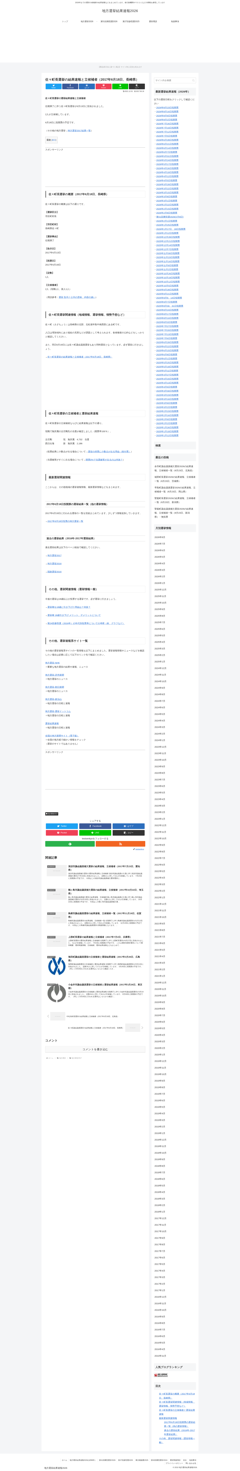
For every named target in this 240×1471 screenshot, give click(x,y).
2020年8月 (159, 1009)
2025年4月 (159, 642)
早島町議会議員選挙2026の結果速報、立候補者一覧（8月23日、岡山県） (175, 489)
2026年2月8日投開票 (166, 213)
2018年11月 (160, 1146)
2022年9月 (159, 845)
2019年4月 (159, 1113)
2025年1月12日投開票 (167, 435)
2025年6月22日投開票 (167, 346)
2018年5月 (159, 1185)
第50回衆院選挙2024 (159, 1460)
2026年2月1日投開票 (166, 221)
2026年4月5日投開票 (166, 180)
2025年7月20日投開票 (167, 330)
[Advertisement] (120, 45)
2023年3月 (159, 805)
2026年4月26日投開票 (167, 168)
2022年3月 (159, 884)
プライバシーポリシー (174, 1463)
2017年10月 (160, 1231)
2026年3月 (159, 570)
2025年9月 (159, 609)
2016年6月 (159, 1336)
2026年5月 (159, 557)
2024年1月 (159, 740)
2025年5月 (159, 635)
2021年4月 (159, 956)
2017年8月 (159, 1244)
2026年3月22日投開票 (167, 188)
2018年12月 (160, 1139)
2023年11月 (160, 753)
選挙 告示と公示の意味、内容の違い (77, 297)
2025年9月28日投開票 (167, 289)
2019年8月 (159, 1087)
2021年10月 (160, 917)
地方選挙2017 (55, 555)
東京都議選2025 (142, 1460)
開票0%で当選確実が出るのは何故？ (104, 459)
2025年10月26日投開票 (168, 273)
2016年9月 (159, 1316)
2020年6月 (159, 1022)
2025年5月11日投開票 (167, 371)
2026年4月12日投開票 (167, 176)
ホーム (64, 1460)
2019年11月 (160, 1067)
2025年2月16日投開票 (167, 415)
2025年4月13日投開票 (167, 383)
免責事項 (192, 1460)
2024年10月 (160, 681)
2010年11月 (160, 1356)
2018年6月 (159, 1179)
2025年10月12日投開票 (168, 281)
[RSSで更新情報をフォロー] (120, 844)
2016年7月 (159, 1329)
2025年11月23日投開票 (168, 257)
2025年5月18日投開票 (167, 367)
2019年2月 (159, 1126)
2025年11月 (160, 596)
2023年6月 (159, 786)
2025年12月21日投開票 (168, 241)
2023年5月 (159, 792)
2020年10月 (160, 995)
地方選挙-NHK (52, 663)
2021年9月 (159, 923)
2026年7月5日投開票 (166, 136)
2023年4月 (159, 799)
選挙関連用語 (175, 1460)
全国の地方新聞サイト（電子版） (62, 735)
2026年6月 (159, 550)
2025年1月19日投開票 (167, 431)
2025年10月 (160, 603)
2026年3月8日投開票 (166, 196)
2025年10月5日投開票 (167, 285)
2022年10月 (160, 838)
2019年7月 (159, 1094)
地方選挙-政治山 (53, 699)
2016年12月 (160, 1297)
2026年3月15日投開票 (167, 192)
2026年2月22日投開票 (167, 205)
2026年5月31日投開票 (167, 156)
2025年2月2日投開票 (166, 423)
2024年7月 (159, 701)
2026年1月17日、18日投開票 (171, 229)
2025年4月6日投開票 (166, 387)
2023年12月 (160, 747)
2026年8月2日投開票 (166, 119)
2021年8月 (159, 930)
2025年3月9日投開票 (166, 403)
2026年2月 (159, 576)
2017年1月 (159, 1290)
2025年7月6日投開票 (166, 338)
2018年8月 (159, 1166)
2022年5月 (159, 871)
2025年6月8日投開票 (166, 354)
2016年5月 (159, 1343)
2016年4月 (159, 1349)
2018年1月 (159, 1211)
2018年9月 (159, 1159)
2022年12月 (160, 825)
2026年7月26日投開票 (167, 123)
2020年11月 (160, 989)
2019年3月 (159, 1120)
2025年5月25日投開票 (167, 362)
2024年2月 (159, 733)
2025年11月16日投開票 (168, 261)
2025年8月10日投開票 (167, 318)
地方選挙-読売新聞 (54, 675)
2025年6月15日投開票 (167, 350)
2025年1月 (159, 661)
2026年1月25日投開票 (167, 225)
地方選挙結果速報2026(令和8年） (83, 1460)
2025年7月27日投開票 (167, 326)
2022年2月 (159, 891)
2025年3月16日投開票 (167, 399)
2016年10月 (160, 1310)
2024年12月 (160, 668)
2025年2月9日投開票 (166, 419)
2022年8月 (159, 851)
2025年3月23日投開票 (167, 395)
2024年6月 (159, 707)
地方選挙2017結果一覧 (79, 130)
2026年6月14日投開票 (167, 148)
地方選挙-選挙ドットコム (58, 711)
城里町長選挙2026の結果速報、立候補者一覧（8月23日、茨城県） (175, 479)
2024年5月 (159, 714)
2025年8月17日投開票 (167, 314)
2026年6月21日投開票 (167, 144)
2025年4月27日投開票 (167, 375)
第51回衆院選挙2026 (107, 1460)
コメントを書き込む (95, 1049)
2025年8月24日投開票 (167, 310)
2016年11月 (160, 1303)
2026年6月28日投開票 (167, 140)
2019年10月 (160, 1074)
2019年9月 (159, 1081)
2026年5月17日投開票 (167, 164)
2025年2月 (159, 655)
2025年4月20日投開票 (167, 379)
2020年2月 (159, 1048)
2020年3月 (159, 1041)
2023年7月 (159, 779)
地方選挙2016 (55, 563)
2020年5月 (159, 1028)
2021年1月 (159, 976)
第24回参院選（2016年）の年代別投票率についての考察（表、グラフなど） (86, 623)
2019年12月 (160, 1061)
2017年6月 (159, 1257)
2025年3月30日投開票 (167, 391)
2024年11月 (160, 675)
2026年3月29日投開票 (167, 184)
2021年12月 (160, 904)
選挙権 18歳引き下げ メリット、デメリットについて (74, 615)
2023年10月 (160, 760)
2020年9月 (159, 1002)
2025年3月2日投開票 (166, 407)
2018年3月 (159, 1199)
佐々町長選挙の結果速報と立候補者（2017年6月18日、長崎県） (80, 357)
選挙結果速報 (52, 723)
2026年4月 (159, 563)
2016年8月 (159, 1323)
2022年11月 (160, 832)
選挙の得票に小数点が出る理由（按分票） (109, 451)
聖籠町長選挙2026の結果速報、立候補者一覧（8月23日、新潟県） (175, 500)
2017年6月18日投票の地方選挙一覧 (65, 521)
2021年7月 (159, 937)
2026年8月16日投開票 (167, 111)
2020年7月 (159, 1015)
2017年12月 (160, 1218)
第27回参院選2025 (125, 1460)
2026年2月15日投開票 (167, 209)
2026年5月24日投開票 (167, 160)
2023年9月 (159, 766)
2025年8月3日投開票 (166, 322)
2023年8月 (159, 773)
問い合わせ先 (191, 1463)
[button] (137, 86)
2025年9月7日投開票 (166, 302)
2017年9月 (159, 1238)
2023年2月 (159, 812)
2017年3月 (159, 1277)
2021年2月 (159, 969)
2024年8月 (159, 694)
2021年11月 (160, 910)
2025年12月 (160, 589)
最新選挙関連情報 (168, 1418)
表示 (54, 140)
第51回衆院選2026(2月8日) (170, 217)
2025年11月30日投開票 (168, 253)
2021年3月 (159, 963)
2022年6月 (159, 865)
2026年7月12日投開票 (167, 132)
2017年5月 (159, 1264)
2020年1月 (159, 1054)
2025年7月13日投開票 (167, 334)
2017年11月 (160, 1225)
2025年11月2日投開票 (167, 269)
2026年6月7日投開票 (166, 152)
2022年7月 (159, 858)
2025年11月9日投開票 (167, 265)
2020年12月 (160, 982)
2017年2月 (159, 1284)
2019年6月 (159, 1100)
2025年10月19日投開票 (168, 277)
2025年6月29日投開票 (167, 342)
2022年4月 (159, 877)
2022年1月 (159, 897)
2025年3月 (159, 648)
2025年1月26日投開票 (167, 427)
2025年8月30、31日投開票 (169, 306)
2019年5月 (159, 1107)
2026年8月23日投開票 (167, 107)
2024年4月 (159, 720)
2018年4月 (159, 1192)
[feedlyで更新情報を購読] (70, 844)
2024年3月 (159, 727)
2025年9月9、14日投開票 (169, 298)
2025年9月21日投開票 (167, 294)
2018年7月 (159, 1172)
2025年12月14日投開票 (168, 245)
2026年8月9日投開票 (166, 115)
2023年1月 (159, 819)
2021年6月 (159, 943)
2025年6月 (159, 629)
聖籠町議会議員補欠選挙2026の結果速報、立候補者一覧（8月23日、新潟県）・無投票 (173, 513)
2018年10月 (160, 1153)
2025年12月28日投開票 (168, 237)
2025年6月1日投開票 (166, 358)
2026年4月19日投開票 (167, 172)
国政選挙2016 (55, 571)
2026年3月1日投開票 (166, 201)
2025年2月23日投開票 (167, 411)
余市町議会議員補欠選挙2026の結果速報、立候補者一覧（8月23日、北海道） (174, 468)
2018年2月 (159, 1205)
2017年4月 (159, 1271)
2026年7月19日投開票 (167, 128)
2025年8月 (159, 616)
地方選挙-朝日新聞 (54, 687)
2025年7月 (159, 622)
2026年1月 (159, 583)
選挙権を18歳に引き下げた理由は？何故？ (69, 607)
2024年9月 (159, 688)
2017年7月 (159, 1251)
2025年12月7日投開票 (167, 249)
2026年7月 (159, 543)
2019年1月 (159, 1133)
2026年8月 (159, 537)
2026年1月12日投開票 (167, 233)
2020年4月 (159, 1035)
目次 (185, 1460)
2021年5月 (159, 950)
